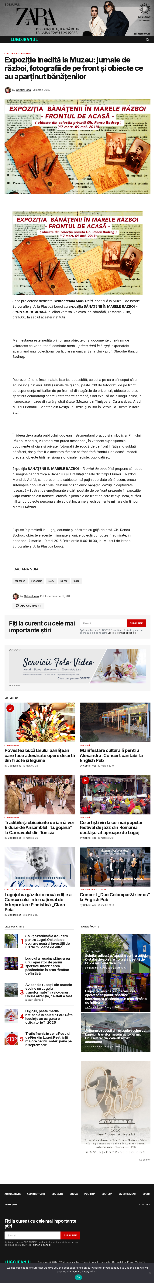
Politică (89, 1194)
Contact (144, 1204)
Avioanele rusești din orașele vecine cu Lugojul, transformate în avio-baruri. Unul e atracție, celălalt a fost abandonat (48, 992)
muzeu (63, 581)
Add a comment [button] (30, 605)
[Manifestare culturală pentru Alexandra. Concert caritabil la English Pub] (115, 722)
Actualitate (93, 951)
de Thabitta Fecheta (96, 967)
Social (90, 1026)
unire (76, 581)
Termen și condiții (126, 632)
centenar (20, 581)
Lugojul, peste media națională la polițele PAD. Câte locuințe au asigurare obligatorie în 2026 (49, 1016)
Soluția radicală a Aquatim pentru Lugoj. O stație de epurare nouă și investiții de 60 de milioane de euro (47, 941)
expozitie (36, 581)
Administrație (94, 987)
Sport (146, 1194)
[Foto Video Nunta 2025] (77, 666)
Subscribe (136, 623)
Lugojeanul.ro (72, 1262)
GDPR (111, 632)
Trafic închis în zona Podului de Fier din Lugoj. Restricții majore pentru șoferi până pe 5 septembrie (48, 1039)
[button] (7, 39)
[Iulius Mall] (77, 18)
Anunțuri (11, 1204)
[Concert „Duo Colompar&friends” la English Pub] (115, 867)
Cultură (10, 53)
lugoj (51, 581)
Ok (78, 1277)
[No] (150, 1273)
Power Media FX (136, 1262)
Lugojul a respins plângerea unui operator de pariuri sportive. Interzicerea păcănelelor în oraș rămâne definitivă (47, 966)
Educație (57, 1194)
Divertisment (23, 53)
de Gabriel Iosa (93, 1007)
